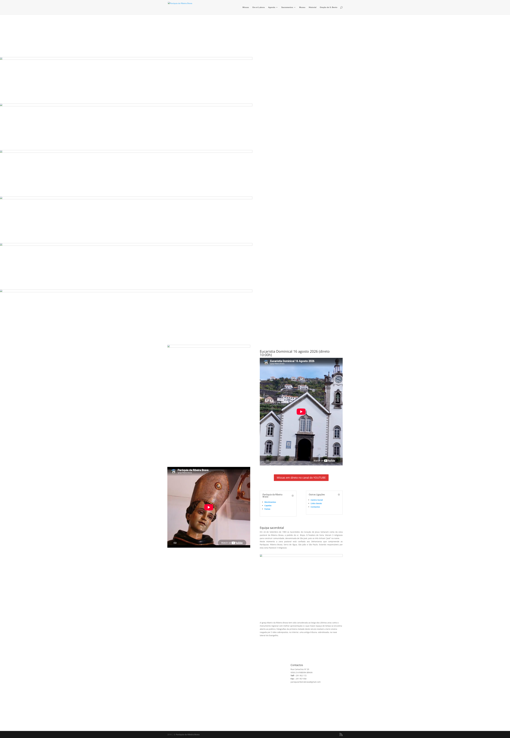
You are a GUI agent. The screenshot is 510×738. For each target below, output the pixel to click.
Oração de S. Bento (328, 7)
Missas (246, 7)
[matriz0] (301, 556)
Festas (267, 509)
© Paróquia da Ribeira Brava (186, 734)
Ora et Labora (258, 7)
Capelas (267, 505)
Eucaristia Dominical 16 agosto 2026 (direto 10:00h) (295, 353)
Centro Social (317, 500)
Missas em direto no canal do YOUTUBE (301, 477)
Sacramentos (287, 7)
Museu (302, 7)
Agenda (271, 7)
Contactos (315, 507)
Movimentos (270, 502)
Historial (312, 7)
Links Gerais (316, 503)
